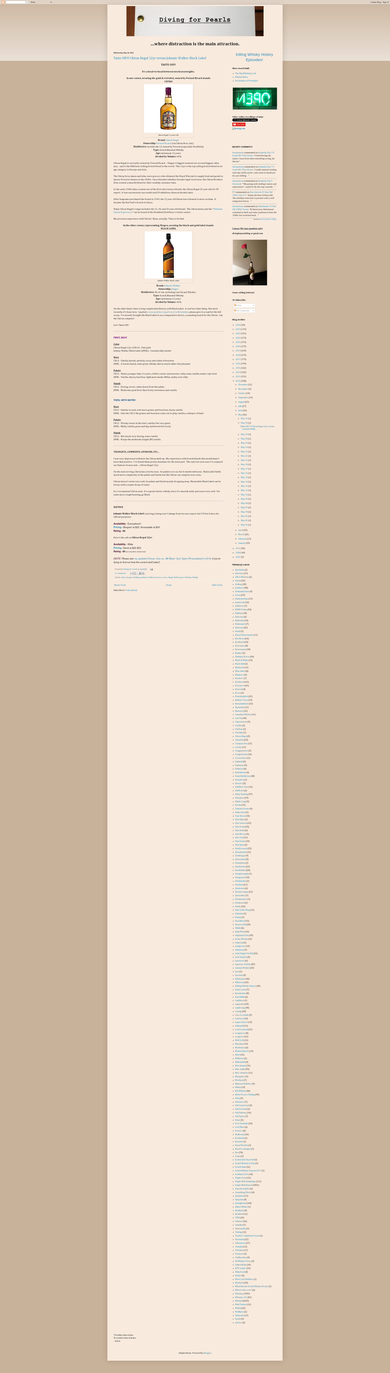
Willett (238, 1308)
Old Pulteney (241, 1113)
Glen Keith (240, 830)
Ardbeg (238, 584)
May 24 (244, 447)
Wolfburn (239, 1312)
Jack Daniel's (241, 957)
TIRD (237, 1218)
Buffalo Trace (241, 700)
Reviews (157, 577)
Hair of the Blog (242, 910)
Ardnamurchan (242, 591)
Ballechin (239, 621)
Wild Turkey (240, 1304)
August (241, 402)
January (242, 543)
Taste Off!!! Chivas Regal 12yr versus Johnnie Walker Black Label (159, 58)
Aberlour (239, 573)
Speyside (239, 1200)
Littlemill (239, 1026)
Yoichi (238, 1319)
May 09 (244, 499)
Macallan (239, 1044)
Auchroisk (240, 602)
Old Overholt (241, 1109)
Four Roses (240, 816)
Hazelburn (240, 921)
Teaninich (239, 1239)
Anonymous (237, 153)
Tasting (238, 1232)
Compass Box (241, 744)
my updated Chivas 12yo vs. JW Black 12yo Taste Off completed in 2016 (172, 558)
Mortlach (239, 1080)
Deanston (239, 780)
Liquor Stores (241, 1022)
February (242, 539)
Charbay (239, 729)
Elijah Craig (240, 801)
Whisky (195, 577)
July (240, 406)
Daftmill (239, 762)
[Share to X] (137, 573)
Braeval (238, 689)
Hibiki (238, 928)
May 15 (244, 477)
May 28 (244, 439)
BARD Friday (241, 610)
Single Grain (240, 1178)
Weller (238, 1276)
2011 (238, 548)
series (164, 577)
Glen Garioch (241, 823)
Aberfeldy (239, 570)
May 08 (244, 503)
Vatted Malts (240, 1265)
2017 (238, 359)
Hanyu (238, 917)
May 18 (244, 464)
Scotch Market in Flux (245, 1163)
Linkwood (240, 1019)
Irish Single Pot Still (244, 953)
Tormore (239, 1254)
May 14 (244, 482)
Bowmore (239, 686)
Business (239, 711)
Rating (117, 530)
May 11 (244, 490)
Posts (238, 305)
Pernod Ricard (163, 143)
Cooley (238, 747)
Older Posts (217, 585)
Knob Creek (240, 990)
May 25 (244, 443)
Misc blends (240, 1066)
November (243, 389)
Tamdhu (239, 1225)
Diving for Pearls (130, 569)
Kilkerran (239, 982)
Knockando (240, 993)
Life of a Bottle (242, 1015)
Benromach (240, 649)
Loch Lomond (241, 1029)
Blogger (207, 1353)
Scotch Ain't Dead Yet (244, 1160)
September (243, 398)
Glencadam (240, 859)
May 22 (244, 456)
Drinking (136, 577)
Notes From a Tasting (245, 1095)
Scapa (237, 1156)
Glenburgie (240, 856)
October (242, 393)
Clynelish (239, 740)
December (243, 385)
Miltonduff (240, 1062)
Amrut (238, 581)
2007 (238, 557)
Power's (239, 1131)
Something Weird (243, 1192)
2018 (238, 355)
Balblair (238, 613)
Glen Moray (240, 834)
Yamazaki (239, 1315)
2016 (238, 364)
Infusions (239, 950)
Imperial (239, 943)
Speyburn (239, 1196)
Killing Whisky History (245, 986)
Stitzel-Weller (241, 1207)
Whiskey (187, 577)
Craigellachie (241, 754)
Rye (236, 1153)
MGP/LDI (239, 1040)
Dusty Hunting (241, 794)
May (240, 415)
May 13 (244, 486)
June (240, 410)
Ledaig (238, 1011)
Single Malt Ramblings (245, 1181)
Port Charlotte (241, 1123)
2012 (238, 381)
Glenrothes (240, 895)
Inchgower (240, 946)
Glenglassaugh (241, 874)
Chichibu (239, 733)
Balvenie (239, 628)
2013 (238, 377)
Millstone (239, 1058)
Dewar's (239, 783)
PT (233, 192)
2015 (238, 368)
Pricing (117, 527)
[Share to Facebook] (140, 573)
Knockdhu (240, 997)
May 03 (244, 516)
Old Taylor (240, 1116)
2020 (238, 346)
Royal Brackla (241, 1145)
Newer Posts (120, 585)
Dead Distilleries (242, 776)
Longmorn (240, 1033)
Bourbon (239, 682)
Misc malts (240, 1069)
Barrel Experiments (244, 635)
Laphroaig (240, 1008)
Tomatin (239, 1247)
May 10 (244, 495)
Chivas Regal (172, 140)
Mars (237, 1055)
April (240, 530)
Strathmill (239, 1214)
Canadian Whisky (243, 714)
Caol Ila (238, 718)
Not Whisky (240, 1091)
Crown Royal (241, 758)
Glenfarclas (240, 867)
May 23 (244, 452)
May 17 (244, 469)
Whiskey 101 (241, 1297)
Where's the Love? (243, 1290)
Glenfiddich (240, 870)
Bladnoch (239, 667)
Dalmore (239, 769)
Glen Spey (239, 845)
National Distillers (243, 1084)
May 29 (244, 434)
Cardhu (238, 725)
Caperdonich (241, 722)
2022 (238, 338)
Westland (239, 1283)
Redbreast (239, 1134)
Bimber (238, 653)
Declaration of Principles (246, 81)
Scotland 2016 (241, 1174)
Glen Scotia (240, 841)
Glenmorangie (241, 892)
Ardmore (239, 588)
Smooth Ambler (242, 1189)
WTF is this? (240, 1268)
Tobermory (240, 1243)
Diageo (174, 289)
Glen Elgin (240, 819)
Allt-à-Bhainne (242, 577)
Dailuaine (239, 765)
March (241, 534)
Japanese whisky (243, 964)
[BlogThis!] (134, 573)
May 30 (244, 423)
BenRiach (239, 642)
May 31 (244, 419)
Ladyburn (239, 1000)
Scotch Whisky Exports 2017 (248, 1171)
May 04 (244, 512)
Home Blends (241, 939)
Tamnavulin (240, 1229)
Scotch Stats (240, 1167)
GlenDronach (241, 848)
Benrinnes (240, 646)
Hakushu (239, 914)
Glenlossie (240, 888)
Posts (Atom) (131, 590)
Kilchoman (240, 979)
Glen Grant (240, 827)
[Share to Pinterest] (143, 573)
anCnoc (238, 1323)
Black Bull (239, 664)
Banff (237, 631)
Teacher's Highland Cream (247, 1236)
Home (169, 585)
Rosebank (239, 1138)
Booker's (239, 678)
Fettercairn (240, 812)
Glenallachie (240, 852)
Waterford (240, 1272)
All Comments (242, 311)
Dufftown (239, 791)
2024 (238, 329)
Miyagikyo (240, 1076)
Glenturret (239, 903)
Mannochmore (242, 1051)
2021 (238, 342)
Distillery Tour (241, 787)
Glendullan (240, 863)
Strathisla (239, 1210)
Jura (237, 972)
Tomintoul (240, 1250)
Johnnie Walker (172, 286)
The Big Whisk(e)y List (245, 73)
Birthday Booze (242, 657)
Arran (238, 595)
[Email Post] (151, 569)
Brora (238, 693)
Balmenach (240, 624)
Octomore (239, 1102)
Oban (237, 1098)
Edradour (239, 798)
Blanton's (239, 675)
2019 (238, 351)
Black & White (241, 660)
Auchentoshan (241, 599)
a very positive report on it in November (168, 312)
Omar (237, 1120)
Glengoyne (240, 877)
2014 (238, 372)
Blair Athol (240, 671)
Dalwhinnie (240, 772)
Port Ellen (239, 1127)
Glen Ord (239, 838)
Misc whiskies (241, 1073)
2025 (238, 325)
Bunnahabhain (241, 704)
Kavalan (239, 975)
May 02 (244, 520)
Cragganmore (241, 751)
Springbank (240, 1203)
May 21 (244, 460)
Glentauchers (241, 899)
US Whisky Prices (243, 1261)
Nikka (238, 1087)
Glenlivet (239, 885)
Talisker (239, 1221)
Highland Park (242, 935)
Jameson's (240, 961)
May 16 (244, 473)
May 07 (244, 507)
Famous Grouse (242, 809)
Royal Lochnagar (243, 1149)
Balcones (239, 617)
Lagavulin (239, 1004)
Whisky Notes (241, 77)
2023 (238, 333)
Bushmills (239, 707)
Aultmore (239, 606)
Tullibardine (240, 1257)
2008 (238, 553)
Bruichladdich (241, 696)
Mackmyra (240, 1048)
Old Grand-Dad (242, 1105)
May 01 (244, 525)
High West (240, 932)
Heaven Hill (240, 925)
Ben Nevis (239, 639)
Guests (238, 906)
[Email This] (131, 573)
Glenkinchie (240, 881)
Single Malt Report (176, 577)
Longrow (239, 1037)
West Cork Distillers (244, 1279)
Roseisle (239, 1142)
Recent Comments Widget (268, 219)
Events (238, 805)
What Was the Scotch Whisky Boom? (251, 1286)
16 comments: (120, 573)
